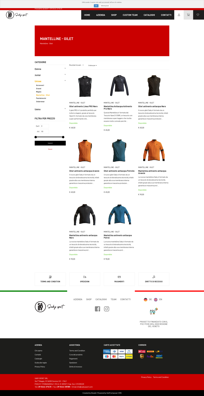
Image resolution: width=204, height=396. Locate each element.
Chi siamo (38, 351)
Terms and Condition (77, 351)
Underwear (40, 102)
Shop (114, 15)
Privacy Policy (40, 367)
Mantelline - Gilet (43, 95)
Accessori (40, 85)
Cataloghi (149, 15)
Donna (38, 69)
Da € (37, 126)
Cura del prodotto (76, 355)
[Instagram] (106, 309)
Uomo (37, 109)
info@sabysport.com (85, 387)
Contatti (166, 15)
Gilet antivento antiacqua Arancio (84, 171)
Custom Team (130, 15)
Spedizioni (73, 363)
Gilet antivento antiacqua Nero (152, 106)
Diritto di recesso (75, 367)
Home (87, 15)
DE (150, 299)
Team (113, 299)
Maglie (38, 92)
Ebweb (93, 393)
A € (38, 132)
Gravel (38, 89)
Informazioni (105, 6)
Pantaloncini (41, 98)
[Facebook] (97, 309)
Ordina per (92, 65)
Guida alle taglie (41, 363)
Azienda (100, 15)
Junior (38, 75)
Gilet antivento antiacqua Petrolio (119, 171)
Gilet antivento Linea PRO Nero (83, 106)
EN (160, 299)
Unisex (38, 81)
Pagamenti (73, 359)
